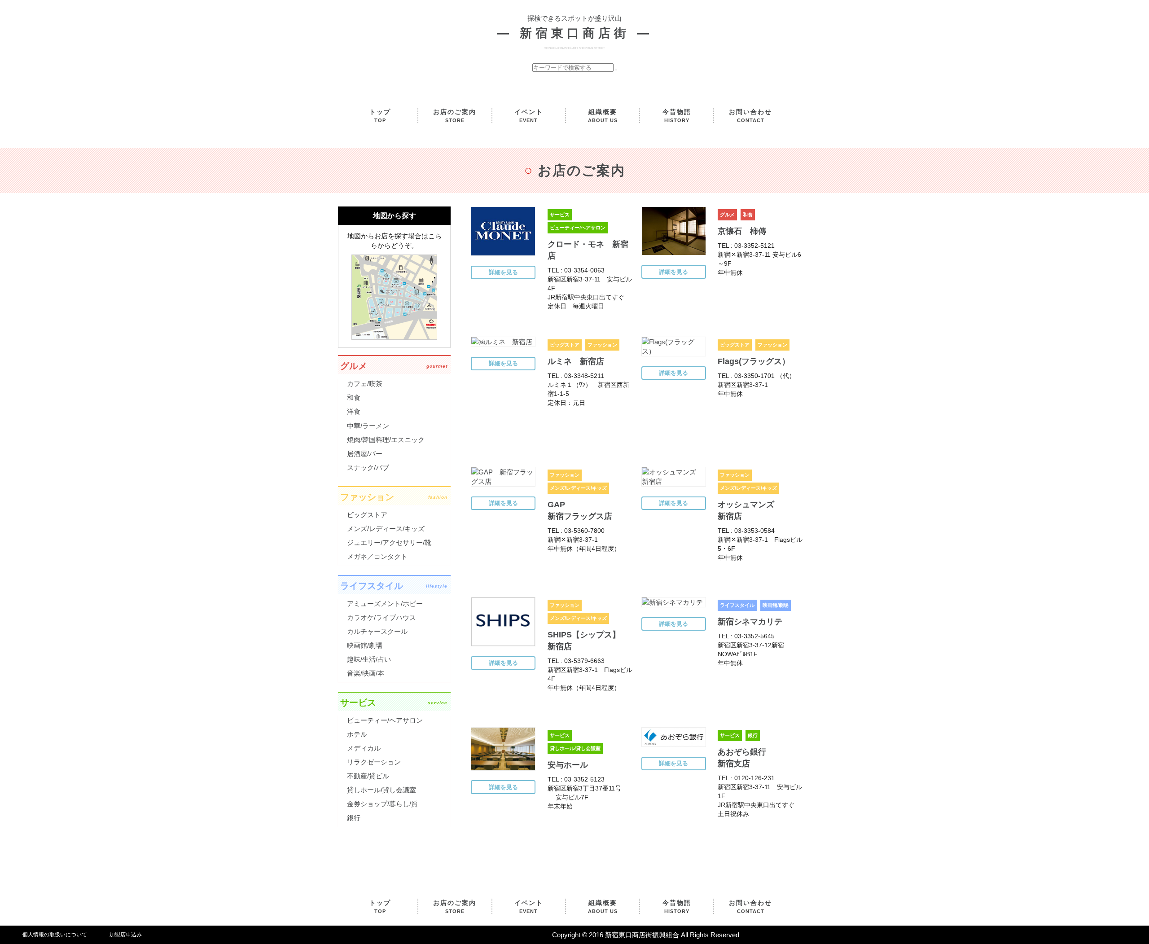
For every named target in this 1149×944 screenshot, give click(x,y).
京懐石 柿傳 (742, 231)
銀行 (753, 735)
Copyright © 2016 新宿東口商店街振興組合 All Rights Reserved (645, 935)
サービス (560, 214)
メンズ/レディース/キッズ (578, 488)
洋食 (353, 411)
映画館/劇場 (776, 605)
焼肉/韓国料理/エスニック (386, 439)
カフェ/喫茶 (364, 383)
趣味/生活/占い (369, 659)
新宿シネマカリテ (750, 621)
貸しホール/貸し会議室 (575, 748)
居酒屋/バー (364, 453)
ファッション (602, 344)
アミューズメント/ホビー (385, 603)
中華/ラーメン (368, 426)
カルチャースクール (377, 631)
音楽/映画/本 (365, 673)
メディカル (364, 748)
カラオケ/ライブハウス (381, 617)
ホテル (357, 734)
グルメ (727, 214)
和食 (748, 214)
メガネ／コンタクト (377, 556)
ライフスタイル (737, 605)
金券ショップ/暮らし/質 (382, 804)
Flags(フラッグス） (754, 361)
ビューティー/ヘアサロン (577, 227)
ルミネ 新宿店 (576, 361)
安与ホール (568, 764)
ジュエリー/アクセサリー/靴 (389, 542)
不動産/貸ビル (368, 776)
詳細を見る (503, 272)
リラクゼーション (374, 762)
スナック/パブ (368, 467)
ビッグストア (564, 344)
